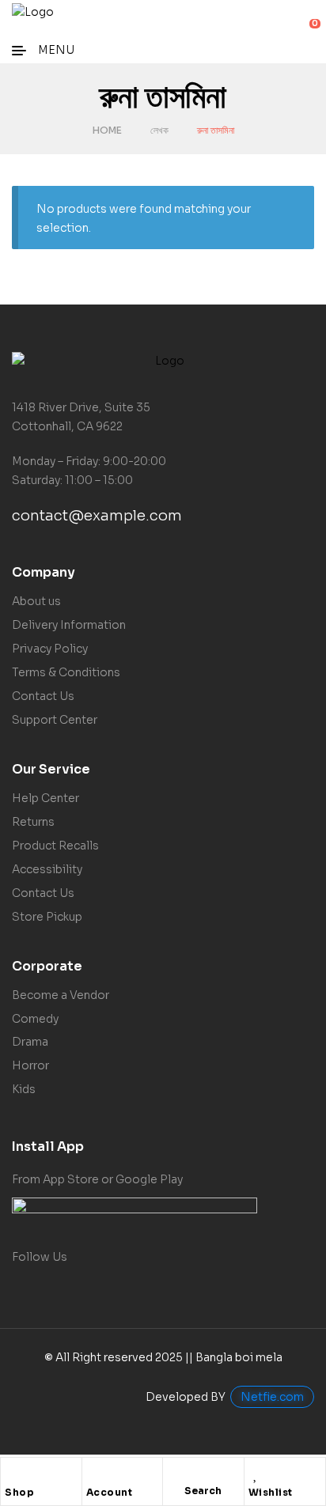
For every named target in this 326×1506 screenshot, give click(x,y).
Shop (19, 1492)
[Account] (94, 1473)
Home (107, 130)
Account (109, 1492)
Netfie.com (272, 1397)
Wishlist (270, 1492)
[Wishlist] (256, 1473)
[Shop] (13, 1473)
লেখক (159, 130)
